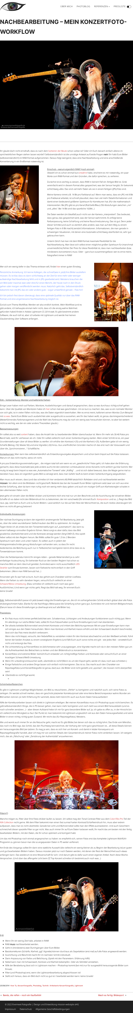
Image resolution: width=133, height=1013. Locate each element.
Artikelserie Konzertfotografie (62, 986)
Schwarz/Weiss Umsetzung (13, 583)
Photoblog (37, 986)
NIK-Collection (6, 822)
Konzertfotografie (25, 986)
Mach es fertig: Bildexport (111, 995)
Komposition (103, 499)
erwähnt (83, 172)
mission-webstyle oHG (68, 1004)
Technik (45, 986)
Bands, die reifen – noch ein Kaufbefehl (22, 995)
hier (58, 266)
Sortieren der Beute (57, 150)
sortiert (24, 434)
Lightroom (79, 986)
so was (7, 416)
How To (13, 986)
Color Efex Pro (116, 818)
